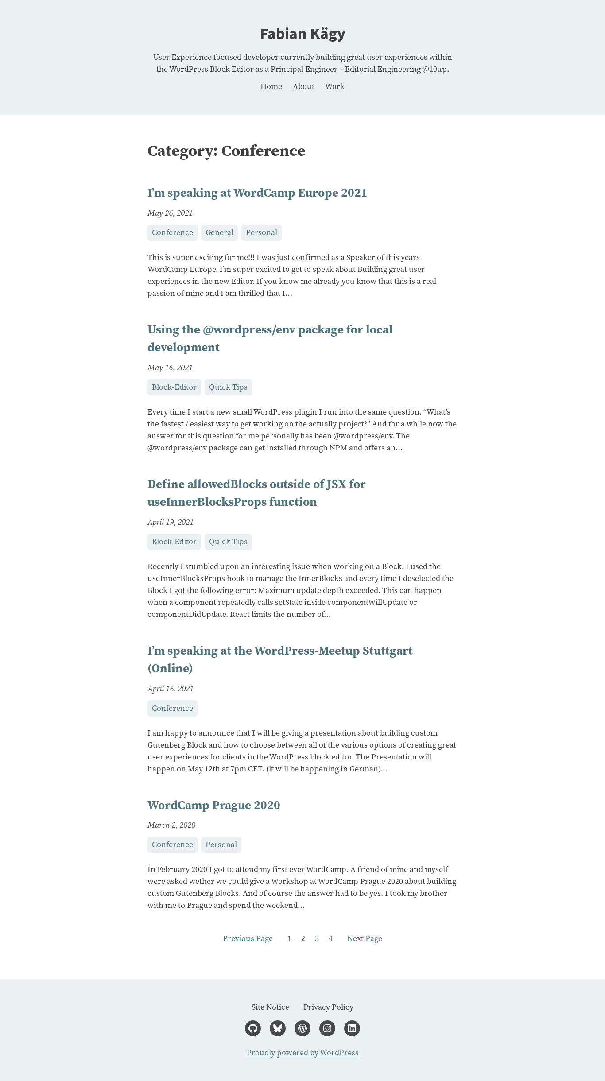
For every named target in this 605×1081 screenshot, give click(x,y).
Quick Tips (228, 387)
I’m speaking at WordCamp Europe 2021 (257, 192)
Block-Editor (174, 387)
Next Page (364, 938)
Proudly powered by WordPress (303, 1052)
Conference (172, 232)
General (219, 232)
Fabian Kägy (302, 34)
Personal (261, 232)
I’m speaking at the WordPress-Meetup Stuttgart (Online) (280, 659)
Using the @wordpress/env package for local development (270, 338)
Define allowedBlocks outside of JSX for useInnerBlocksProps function (256, 493)
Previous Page (248, 938)
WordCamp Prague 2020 (213, 805)
